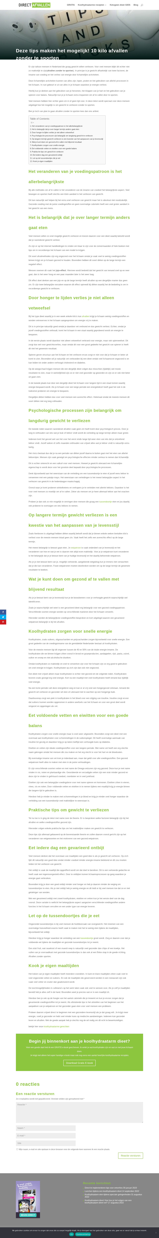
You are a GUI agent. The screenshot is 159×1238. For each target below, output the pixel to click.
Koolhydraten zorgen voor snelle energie (48, 145)
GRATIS (71, 5)
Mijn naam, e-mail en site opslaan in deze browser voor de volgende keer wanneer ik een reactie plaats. (64, 1149)
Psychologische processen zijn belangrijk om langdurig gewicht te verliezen (62, 136)
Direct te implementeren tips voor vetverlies (104, 1188)
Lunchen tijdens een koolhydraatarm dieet (103, 1191)
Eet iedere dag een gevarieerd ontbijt (47, 155)
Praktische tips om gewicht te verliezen (47, 152)
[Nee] (156, 1232)
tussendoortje (105, 502)
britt (22, 64)
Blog (136, 5)
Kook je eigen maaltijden (42, 161)
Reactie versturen (130, 1155)
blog (40, 64)
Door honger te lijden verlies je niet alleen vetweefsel (53, 132)
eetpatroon (76, 548)
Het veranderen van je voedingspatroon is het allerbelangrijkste (57, 126)
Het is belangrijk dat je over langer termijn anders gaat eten (55, 129)
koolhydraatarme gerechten (56, 1026)
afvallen (85, 316)
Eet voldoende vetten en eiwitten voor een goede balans (54, 148)
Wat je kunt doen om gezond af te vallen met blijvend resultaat (57, 142)
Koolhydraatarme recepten (91, 5)
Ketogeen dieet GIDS (120, 5)
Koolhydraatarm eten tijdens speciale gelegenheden (108, 1194)
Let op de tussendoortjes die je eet (46, 158)
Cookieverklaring (83, 1234)
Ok (71, 1234)
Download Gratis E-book (79, 1063)
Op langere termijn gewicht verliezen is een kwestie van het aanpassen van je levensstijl (67, 139)
